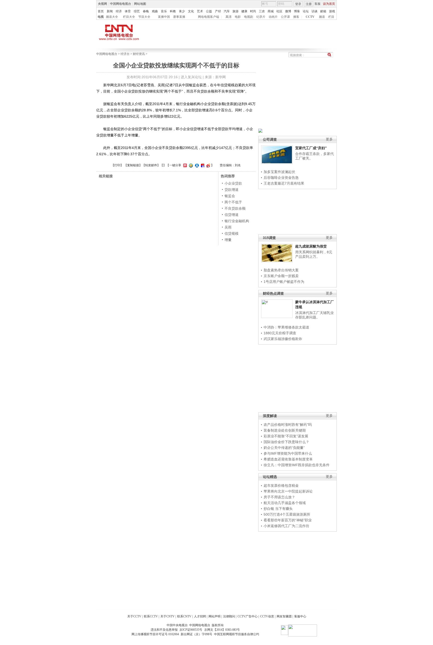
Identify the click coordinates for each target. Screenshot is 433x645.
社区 (279, 11)
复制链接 (133, 165)
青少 (182, 11)
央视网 (102, 4)
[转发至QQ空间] (190, 165)
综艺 (137, 11)
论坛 (306, 11)
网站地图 (140, 4)
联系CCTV (151, 616)
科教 (173, 11)
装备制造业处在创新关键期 (285, 430)
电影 (238, 17)
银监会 (230, 196)
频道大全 (112, 17)
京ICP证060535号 (190, 629)
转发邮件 (151, 165)
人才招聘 (200, 616)
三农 (262, 11)
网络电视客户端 (208, 17)
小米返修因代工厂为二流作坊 (286, 526)
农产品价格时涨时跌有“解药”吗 (288, 425)
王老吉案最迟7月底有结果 (284, 183)
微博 (288, 11)
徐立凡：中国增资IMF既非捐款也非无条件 (297, 465)
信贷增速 (232, 215)
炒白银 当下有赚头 (278, 509)
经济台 (125, 54)
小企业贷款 (233, 183)
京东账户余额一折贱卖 (281, 276)
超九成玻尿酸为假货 (311, 246)
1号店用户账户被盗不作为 (284, 282)
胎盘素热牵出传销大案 (281, 270)
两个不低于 (233, 202)
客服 (317, 4)
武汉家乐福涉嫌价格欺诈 (283, 339)
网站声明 (214, 616)
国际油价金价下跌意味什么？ (286, 442)
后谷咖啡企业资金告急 (281, 178)
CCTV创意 (267, 616)
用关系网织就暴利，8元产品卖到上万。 (313, 254)
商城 (271, 11)
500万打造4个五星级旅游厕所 (287, 514)
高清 (229, 17)
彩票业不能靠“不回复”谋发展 (286, 436)
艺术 (200, 11)
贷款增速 (232, 190)
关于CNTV (167, 616)
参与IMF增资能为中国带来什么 (288, 453)
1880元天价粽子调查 (280, 333)
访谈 (314, 11)
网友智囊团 (284, 616)
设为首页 (329, 4)
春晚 (146, 11)
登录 (298, 4)
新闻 (110, 11)
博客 (297, 11)
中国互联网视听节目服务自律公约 (236, 634)
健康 (244, 11)
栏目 (331, 17)
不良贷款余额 (235, 208)
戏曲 (155, 11)
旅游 (236, 11)
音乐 (164, 11)
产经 (218, 11)
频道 (322, 17)
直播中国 (164, 17)
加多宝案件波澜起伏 (279, 172)
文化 (191, 11)
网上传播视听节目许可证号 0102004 (155, 634)
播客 (296, 17)
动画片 (273, 17)
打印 (117, 165)
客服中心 (300, 616)
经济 (119, 11)
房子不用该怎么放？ (279, 497)
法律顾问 (229, 616)
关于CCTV (134, 616)
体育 (128, 11)
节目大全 (144, 17)
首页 (101, 11)
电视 (101, 17)
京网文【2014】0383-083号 (222, 629)
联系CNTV (184, 616)
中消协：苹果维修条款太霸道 (286, 327)
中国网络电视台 (120, 4)
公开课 (285, 17)
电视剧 (248, 17)
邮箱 (323, 11)
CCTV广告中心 (248, 616)
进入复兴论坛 (191, 77)
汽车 (227, 11)
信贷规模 (232, 233)
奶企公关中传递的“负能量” (284, 448)
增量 (228, 240)
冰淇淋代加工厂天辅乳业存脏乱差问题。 (314, 315)
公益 (209, 11)
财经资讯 (139, 54)
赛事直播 (179, 17)
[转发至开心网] (184, 165)
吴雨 (228, 227)
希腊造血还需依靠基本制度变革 (288, 459)
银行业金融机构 (237, 221)
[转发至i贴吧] (202, 165)
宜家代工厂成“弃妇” (311, 148)
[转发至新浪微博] (207, 165)
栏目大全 (129, 17)
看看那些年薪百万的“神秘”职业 (288, 520)
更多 (329, 139)
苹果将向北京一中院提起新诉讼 (288, 491)
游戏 (332, 11)
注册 (309, 4)
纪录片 (260, 17)
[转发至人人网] (196, 165)
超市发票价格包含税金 (281, 485)
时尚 (253, 11)
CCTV (310, 17)
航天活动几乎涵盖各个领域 (285, 503)
